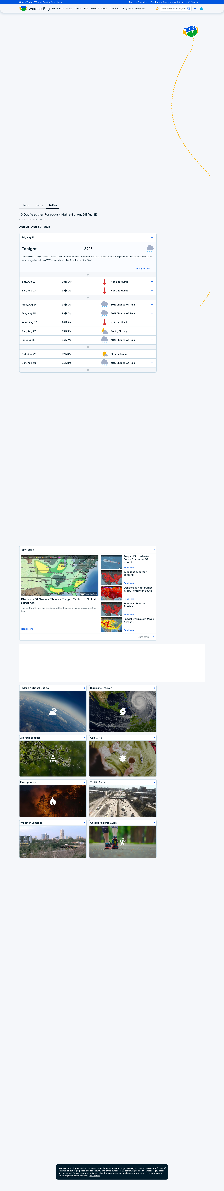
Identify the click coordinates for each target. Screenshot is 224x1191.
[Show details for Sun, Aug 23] (152, 290)
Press (132, 2)
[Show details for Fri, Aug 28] (152, 340)
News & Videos (99, 8)
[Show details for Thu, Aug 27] (152, 331)
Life (86, 8)
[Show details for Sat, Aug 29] (152, 354)
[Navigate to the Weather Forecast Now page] (34, 8)
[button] (165, 1168)
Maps (69, 8)
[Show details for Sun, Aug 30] (152, 363)
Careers (167, 2)
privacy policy (96, 1173)
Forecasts (58, 8)
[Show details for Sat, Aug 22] (152, 281)
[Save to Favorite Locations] (157, 8)
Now (26, 205)
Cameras (114, 8)
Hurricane (140, 8)
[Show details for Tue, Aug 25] (152, 313)
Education (142, 2)
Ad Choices (95, 1175)
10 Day (53, 205)
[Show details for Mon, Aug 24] (152, 304)
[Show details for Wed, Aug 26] (152, 322)
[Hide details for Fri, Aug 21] (152, 237)
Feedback (155, 2)
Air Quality (127, 8)
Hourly (39, 205)
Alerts (78, 8)
